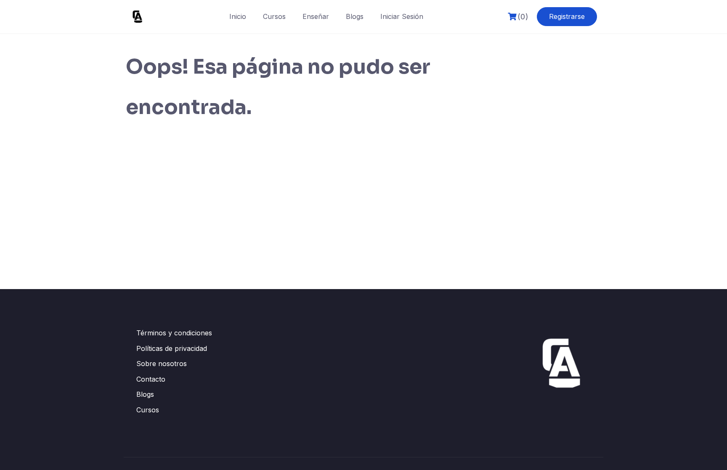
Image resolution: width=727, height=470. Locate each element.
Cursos (274, 16)
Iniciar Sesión (401, 16)
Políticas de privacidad (171, 348)
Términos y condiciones (174, 333)
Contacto (150, 379)
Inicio (237, 16)
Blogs (355, 16)
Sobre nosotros (161, 363)
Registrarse (567, 16)
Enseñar (315, 16)
